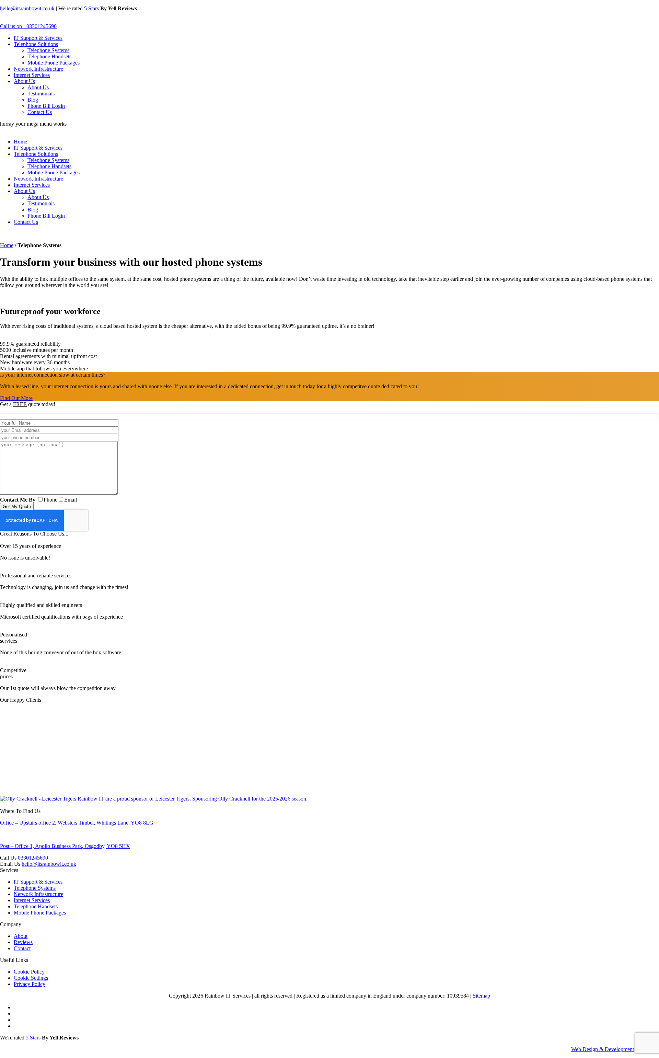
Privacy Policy (29, 984)
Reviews (23, 942)
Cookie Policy (29, 972)
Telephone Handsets (49, 56)
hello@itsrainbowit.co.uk (27, 8)
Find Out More (16, 398)
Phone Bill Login (46, 106)
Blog (32, 100)
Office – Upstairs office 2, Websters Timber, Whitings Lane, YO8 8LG (76, 823)
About (20, 936)
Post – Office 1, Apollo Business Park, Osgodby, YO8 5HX (65, 846)
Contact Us (39, 112)
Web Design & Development (602, 1049)
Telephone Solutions (36, 44)
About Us (24, 81)
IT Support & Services (38, 38)
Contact (22, 948)
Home (20, 142)
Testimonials (41, 93)
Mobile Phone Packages (53, 63)
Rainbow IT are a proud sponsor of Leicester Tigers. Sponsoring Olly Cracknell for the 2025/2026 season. (193, 799)
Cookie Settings (31, 978)
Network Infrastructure (38, 69)
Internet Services (32, 75)
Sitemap (481, 996)
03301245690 (33, 858)
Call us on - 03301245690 (28, 26)
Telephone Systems (48, 50)
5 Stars (91, 8)
